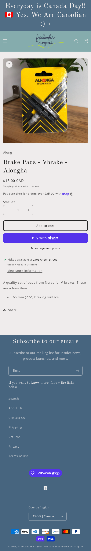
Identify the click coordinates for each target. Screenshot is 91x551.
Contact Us (16, 418)
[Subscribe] (77, 371)
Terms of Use (18, 456)
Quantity (9, 201)
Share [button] (12, 310)
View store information (24, 271)
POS (46, 546)
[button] (5, 41)
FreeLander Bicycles (30, 546)
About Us (15, 408)
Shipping (8, 186)
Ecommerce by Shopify (69, 546)
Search (13, 399)
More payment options (45, 248)
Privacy (13, 446)
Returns (14, 437)
